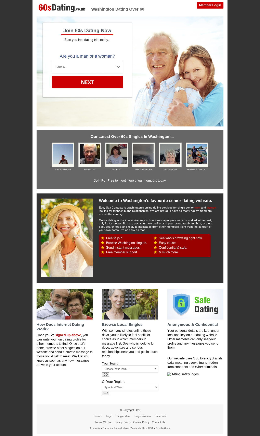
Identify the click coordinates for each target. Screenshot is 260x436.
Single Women (142, 416)
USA (150, 428)
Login (109, 416)
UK (144, 428)
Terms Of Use (103, 422)
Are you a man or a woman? (87, 56)
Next (87, 82)
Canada (107, 428)
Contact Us (158, 422)
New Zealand (132, 428)
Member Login (210, 5)
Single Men (123, 416)
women (211, 207)
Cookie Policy (141, 422)
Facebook (160, 416)
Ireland (118, 428)
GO (106, 374)
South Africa (163, 428)
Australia (95, 428)
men (197, 207)
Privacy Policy (122, 422)
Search (98, 416)
